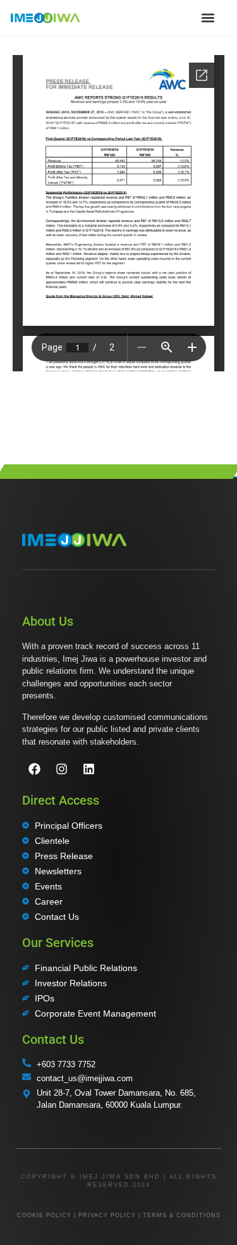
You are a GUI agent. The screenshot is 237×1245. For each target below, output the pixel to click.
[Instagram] (61, 769)
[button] (207, 17)
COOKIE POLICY (44, 1215)
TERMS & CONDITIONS (182, 1215)
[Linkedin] (88, 769)
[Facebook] (34, 769)
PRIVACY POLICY (107, 1215)
